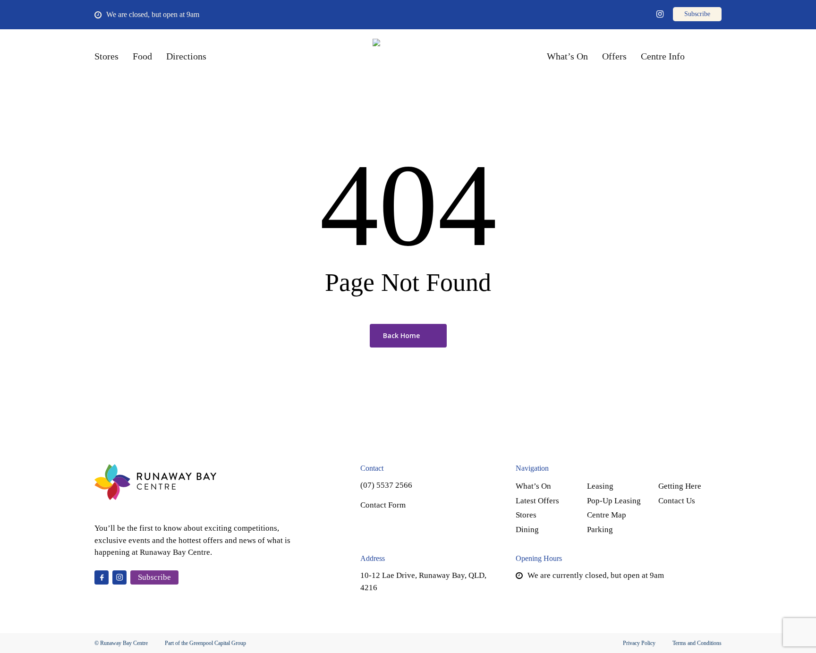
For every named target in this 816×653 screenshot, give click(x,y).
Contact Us (676, 500)
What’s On (533, 486)
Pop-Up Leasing (614, 500)
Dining (527, 529)
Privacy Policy (639, 643)
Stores (526, 514)
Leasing (600, 486)
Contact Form (383, 504)
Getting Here (679, 486)
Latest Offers (537, 500)
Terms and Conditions (697, 643)
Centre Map (606, 514)
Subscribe (154, 577)
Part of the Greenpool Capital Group (205, 643)
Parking (600, 529)
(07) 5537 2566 (386, 485)
